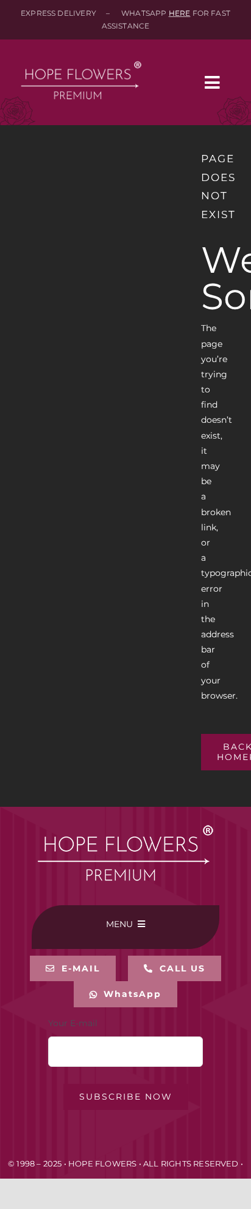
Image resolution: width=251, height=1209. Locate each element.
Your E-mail (72, 1023)
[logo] (81, 52)
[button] (174, 969)
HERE (180, 13)
